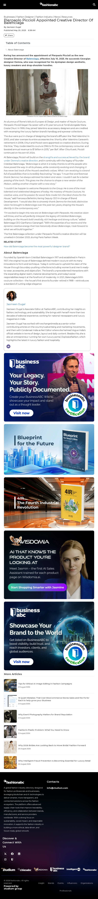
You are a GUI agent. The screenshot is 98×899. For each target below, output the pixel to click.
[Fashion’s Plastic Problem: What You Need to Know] (10, 731)
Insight (41, 883)
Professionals (65, 891)
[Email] (8, 346)
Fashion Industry (44, 17)
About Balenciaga (16, 50)
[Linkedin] (19, 854)
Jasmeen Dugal (16, 304)
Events (61, 883)
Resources (67, 17)
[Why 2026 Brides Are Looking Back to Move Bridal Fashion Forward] (10, 747)
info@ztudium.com (57, 788)
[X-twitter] (5, 854)
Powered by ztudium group (13, 887)
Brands (51, 883)
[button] (5, 5)
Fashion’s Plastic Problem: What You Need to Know (43, 730)
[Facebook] (12, 854)
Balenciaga (32, 59)
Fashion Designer (25, 17)
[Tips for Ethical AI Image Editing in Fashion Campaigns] (10, 685)
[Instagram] (5, 859)
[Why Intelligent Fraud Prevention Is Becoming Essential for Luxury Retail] (10, 762)
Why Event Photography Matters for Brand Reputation (45, 714)
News (57, 17)
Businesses (9, 17)
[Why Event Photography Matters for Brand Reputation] (10, 716)
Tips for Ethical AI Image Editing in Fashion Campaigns (45, 683)
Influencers (72, 883)
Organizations (87, 883)
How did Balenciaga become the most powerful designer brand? (37, 246)
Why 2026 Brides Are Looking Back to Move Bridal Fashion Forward (52, 745)
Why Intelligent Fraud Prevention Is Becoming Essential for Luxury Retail (54, 761)
